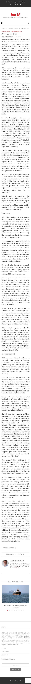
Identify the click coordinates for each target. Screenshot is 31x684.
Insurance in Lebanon (8, 547)
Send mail (16, 568)
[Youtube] (20, 4)
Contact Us (22, 2)
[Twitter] (12, 4)
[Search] (28, 23)
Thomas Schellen (9, 36)
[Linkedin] (17, 4)
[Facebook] (10, 4)
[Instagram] (15, 4)
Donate (8, 2)
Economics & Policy (13, 28)
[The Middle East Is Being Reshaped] (15, 594)
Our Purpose (14, 2)
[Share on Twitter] (19, 554)
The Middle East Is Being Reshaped (15, 605)
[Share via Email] (23, 554)
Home (3, 28)
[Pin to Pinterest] (21, 554)
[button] (3, 597)
